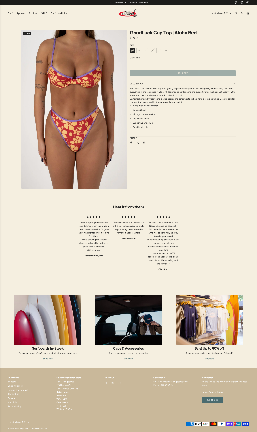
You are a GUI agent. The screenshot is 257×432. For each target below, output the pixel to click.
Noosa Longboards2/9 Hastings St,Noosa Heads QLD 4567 (67, 385)
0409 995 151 (166, 385)
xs (139, 50)
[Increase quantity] (143, 63)
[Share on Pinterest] (144, 143)
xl (166, 50)
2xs (132, 50)
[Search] (236, 13)
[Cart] (248, 13)
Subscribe (212, 400)
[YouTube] (248, 2)
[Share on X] (138, 143)
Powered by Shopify (39, 428)
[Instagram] (242, 2)
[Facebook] (236, 2)
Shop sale (209, 358)
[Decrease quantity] (133, 63)
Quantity (135, 57)
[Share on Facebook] (131, 143)
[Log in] (242, 13)
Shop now (48, 358)
